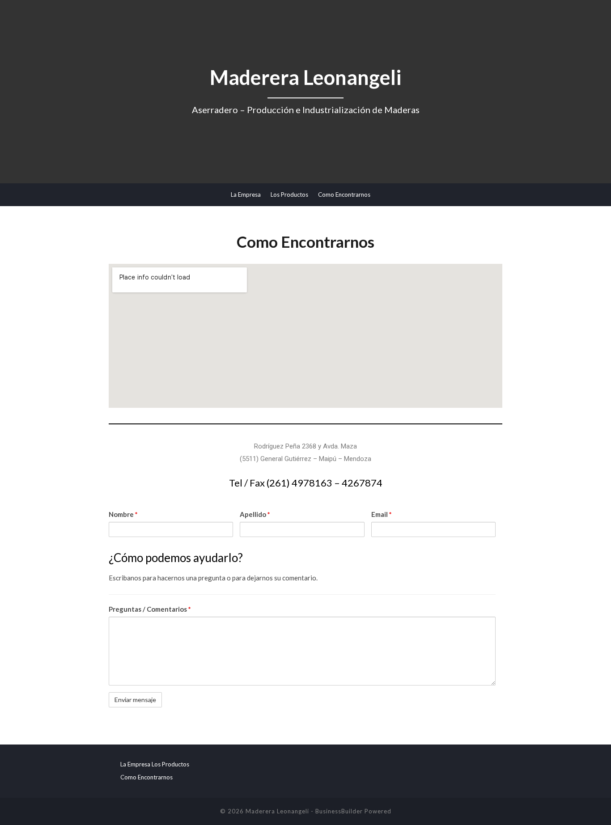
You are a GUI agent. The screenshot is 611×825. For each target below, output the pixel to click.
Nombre (123, 514)
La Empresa (246, 194)
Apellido (255, 514)
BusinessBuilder (339, 811)
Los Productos (289, 194)
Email (381, 514)
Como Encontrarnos (344, 194)
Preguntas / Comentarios (150, 609)
